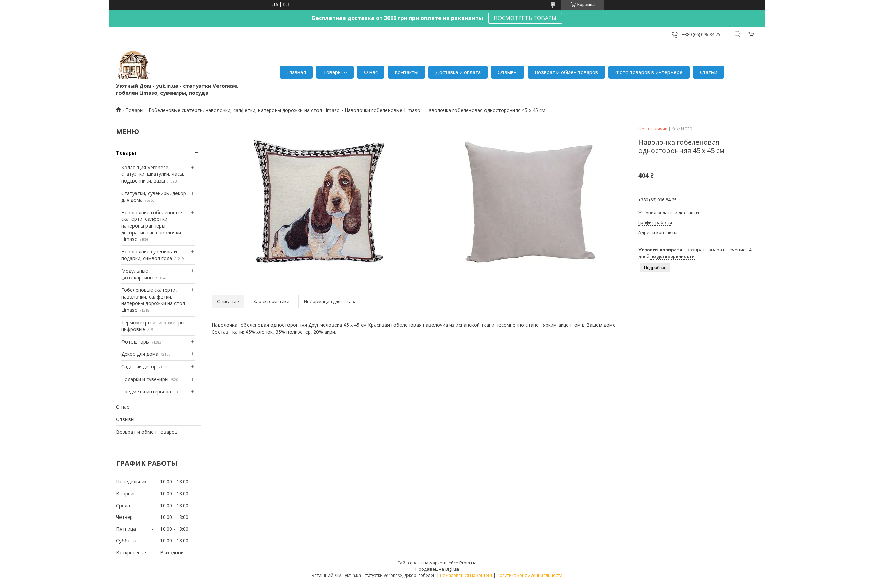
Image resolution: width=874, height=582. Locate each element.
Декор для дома (139, 354)
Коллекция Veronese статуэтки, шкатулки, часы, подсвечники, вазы (152, 174)
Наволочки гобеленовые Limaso (382, 110)
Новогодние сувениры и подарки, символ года (149, 255)
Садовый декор (139, 366)
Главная (296, 72)
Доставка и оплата (458, 72)
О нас (371, 72)
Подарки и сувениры (144, 379)
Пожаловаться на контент (466, 575)
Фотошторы (135, 341)
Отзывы (508, 72)
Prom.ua (468, 562)
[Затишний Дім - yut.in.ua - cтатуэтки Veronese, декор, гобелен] (133, 65)
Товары (332, 72)
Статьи (708, 72)
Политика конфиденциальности (529, 575)
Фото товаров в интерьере (649, 72)
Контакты (406, 72)
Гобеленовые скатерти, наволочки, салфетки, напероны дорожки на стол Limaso (244, 110)
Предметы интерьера (146, 391)
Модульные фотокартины (137, 274)
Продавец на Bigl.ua (437, 569)
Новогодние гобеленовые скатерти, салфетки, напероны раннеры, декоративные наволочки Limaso (151, 225)
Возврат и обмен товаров (566, 72)
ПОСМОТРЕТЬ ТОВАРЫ (525, 18)
